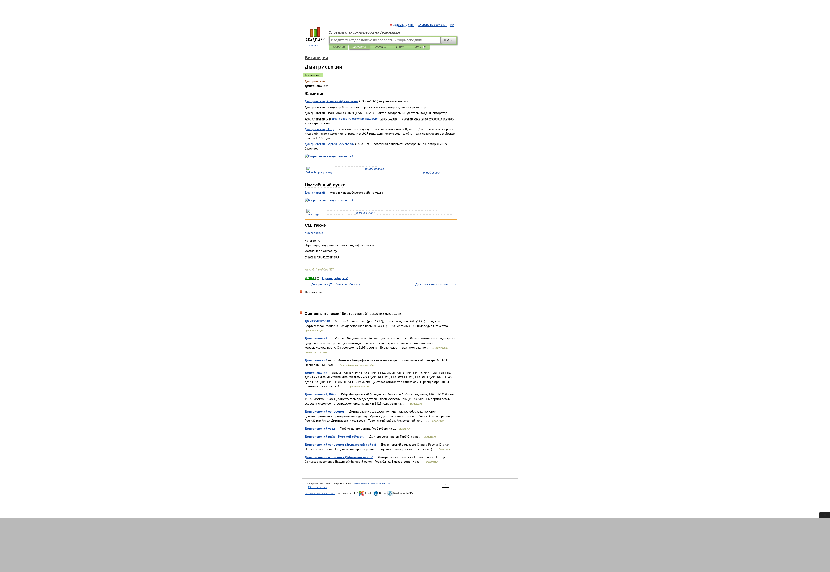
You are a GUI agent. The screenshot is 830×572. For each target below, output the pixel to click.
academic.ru (315, 45)
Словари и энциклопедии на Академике (364, 32)
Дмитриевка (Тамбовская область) (335, 284)
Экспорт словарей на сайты (320, 493)
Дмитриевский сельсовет (433, 284)
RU (452, 24)
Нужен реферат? (335, 278)
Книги (400, 47)
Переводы (380, 47)
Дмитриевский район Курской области (335, 436)
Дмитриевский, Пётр (320, 394)
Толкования (359, 47)
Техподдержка (361, 483)
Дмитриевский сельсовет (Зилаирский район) (340, 444)
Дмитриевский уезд (320, 428)
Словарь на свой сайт (432, 24)
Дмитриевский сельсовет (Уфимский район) (339, 457)
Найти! (448, 40)
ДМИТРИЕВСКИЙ (317, 321)
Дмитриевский (316, 338)
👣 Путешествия (317, 487)
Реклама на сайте (380, 483)
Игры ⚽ (420, 47)
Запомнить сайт (404, 24)
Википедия (338, 47)
